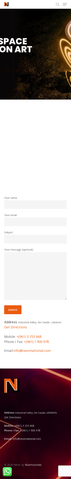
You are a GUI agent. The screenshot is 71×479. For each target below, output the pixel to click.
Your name (10, 198)
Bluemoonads (33, 464)
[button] (65, 4)
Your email (10, 215)
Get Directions (15, 327)
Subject (8, 232)
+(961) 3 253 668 (29, 336)
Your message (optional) (18, 249)
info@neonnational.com (32, 350)
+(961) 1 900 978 (36, 341)
